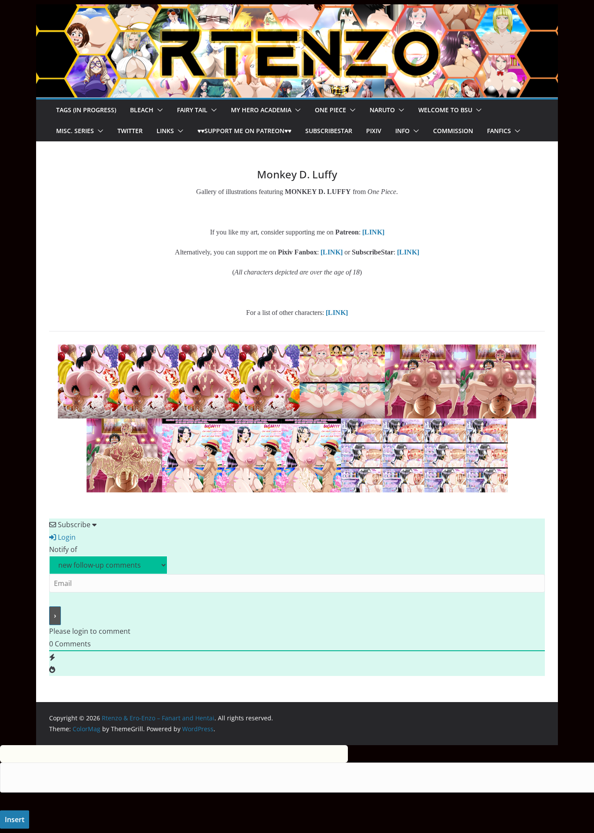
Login (66, 537)
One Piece (330, 110)
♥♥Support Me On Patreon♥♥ (244, 131)
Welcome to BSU (445, 110)
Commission (453, 131)
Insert (14, 819)
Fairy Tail (192, 110)
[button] (158, 110)
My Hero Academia (261, 110)
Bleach (142, 110)
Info (402, 131)
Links (165, 131)
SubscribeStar (328, 131)
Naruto (382, 110)
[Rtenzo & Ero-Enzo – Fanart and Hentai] (297, 10)
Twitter (130, 131)
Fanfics (499, 131)
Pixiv (373, 131)
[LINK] (408, 252)
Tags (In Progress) (86, 110)
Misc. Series (75, 131)
